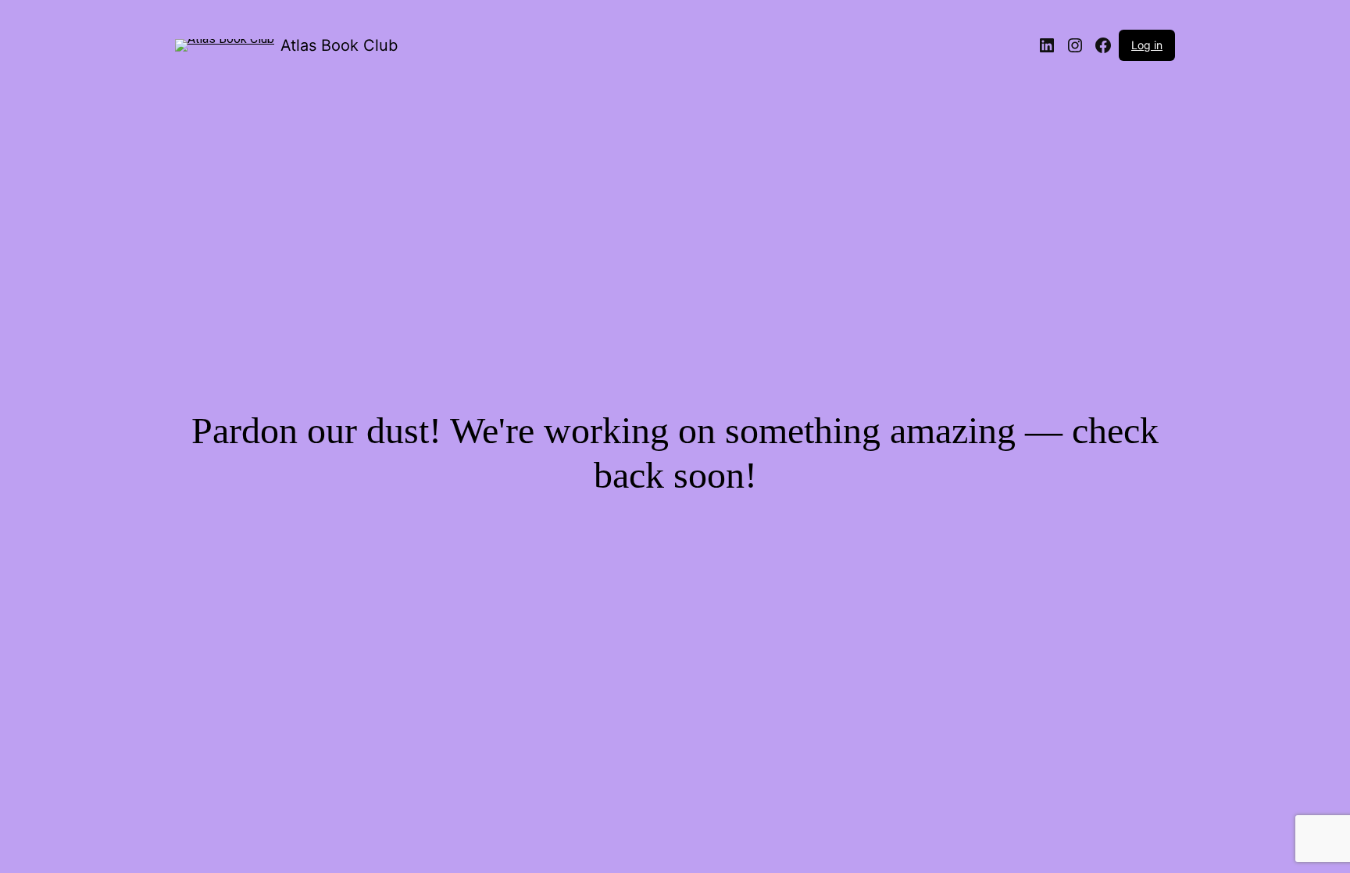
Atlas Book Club (339, 45)
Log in (1146, 45)
